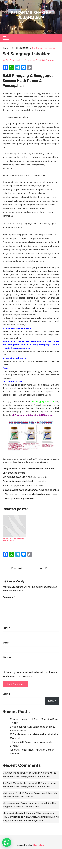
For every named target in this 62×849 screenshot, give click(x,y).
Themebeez (39, 844)
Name (6, 627)
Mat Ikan (7, 792)
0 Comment (49, 60)
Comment (9, 597)
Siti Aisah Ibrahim (14, 60)
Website (7, 657)
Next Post (45, 568)
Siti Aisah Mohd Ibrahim (15, 772)
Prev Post (16, 568)
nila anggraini (10, 802)
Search (6, 693)
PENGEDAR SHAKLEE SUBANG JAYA (31, 15)
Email (6, 642)
